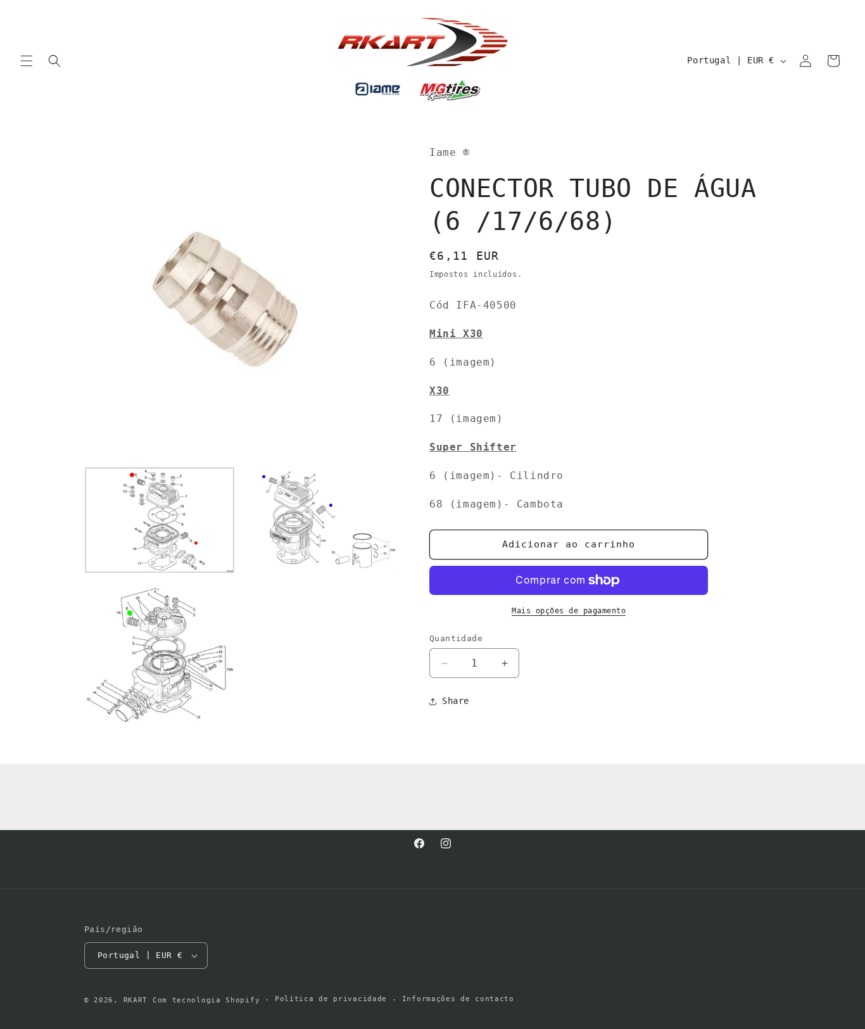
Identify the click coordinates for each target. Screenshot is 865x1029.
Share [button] (455, 701)
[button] (27, 61)
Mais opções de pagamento (569, 610)
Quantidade (456, 638)
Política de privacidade (331, 999)
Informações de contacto (458, 999)
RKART (135, 1000)
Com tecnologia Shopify (206, 1000)
